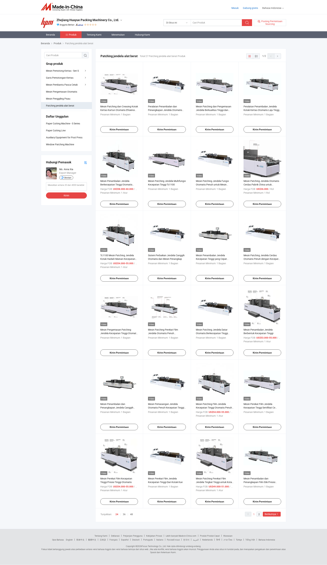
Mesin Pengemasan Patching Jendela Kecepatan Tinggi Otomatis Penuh (119, 333)
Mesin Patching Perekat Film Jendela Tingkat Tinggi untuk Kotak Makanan (214, 482)
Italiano (159, 539)
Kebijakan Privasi (154, 535)
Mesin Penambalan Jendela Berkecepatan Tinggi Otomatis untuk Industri (116, 184)
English (69, 539)
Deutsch (136, 539)
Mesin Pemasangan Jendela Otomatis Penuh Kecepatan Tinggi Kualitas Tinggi (166, 407)
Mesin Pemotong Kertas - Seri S (62, 70)
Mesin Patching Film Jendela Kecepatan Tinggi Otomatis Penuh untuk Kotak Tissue (214, 407)
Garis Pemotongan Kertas (59, 77)
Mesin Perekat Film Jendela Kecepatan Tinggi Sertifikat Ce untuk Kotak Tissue (259, 407)
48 (131, 514)
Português (148, 539)
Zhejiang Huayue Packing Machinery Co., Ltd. (88, 20)
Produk (72, 34)
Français (114, 539)
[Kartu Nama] (85, 162)
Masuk (235, 8)
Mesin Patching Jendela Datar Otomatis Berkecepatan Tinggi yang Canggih (212, 333)
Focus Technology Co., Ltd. (154, 546)
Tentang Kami (94, 34)
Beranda (50, 34)
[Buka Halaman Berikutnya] (277, 56)
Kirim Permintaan (119, 129)
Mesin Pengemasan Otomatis (61, 91)
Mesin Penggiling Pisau (58, 98)
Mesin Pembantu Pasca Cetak (62, 84)
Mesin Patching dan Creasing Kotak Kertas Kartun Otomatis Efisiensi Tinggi (119, 110)
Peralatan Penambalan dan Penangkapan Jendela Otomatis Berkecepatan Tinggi (165, 110)
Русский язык (173, 539)
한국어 (186, 539)
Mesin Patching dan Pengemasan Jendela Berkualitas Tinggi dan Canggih (213, 110)
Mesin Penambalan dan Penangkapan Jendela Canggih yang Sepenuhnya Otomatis (116, 407)
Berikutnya (270, 514)
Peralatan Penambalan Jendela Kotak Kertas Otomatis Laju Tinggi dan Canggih (262, 110)
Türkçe (239, 539)
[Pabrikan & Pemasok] (63, 7)
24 (116, 514)
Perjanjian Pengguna (133, 535)
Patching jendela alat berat (60, 105)
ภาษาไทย (228, 539)
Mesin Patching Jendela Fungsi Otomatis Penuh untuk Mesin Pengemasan (212, 184)
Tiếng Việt (250, 539)
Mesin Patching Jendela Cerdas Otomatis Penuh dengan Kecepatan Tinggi (262, 259)
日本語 (103, 539)
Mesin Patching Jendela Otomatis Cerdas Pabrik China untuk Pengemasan (261, 184)
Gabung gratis (250, 8)
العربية (196, 539)
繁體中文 (92, 539)
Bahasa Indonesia (267, 539)
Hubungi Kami (142, 34)
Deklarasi (115, 535)
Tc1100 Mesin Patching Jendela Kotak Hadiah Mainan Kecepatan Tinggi (117, 259)
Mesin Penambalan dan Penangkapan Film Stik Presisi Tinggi (259, 482)
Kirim (66, 195)
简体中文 (80, 539)
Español (125, 539)
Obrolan (67, 177)
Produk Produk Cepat (210, 535)
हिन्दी (218, 539)
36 (124, 514)
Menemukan (118, 34)
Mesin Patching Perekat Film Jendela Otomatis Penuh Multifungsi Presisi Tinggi (163, 333)
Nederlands (207, 539)
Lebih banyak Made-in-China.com (181, 535)
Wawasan (227, 535)
